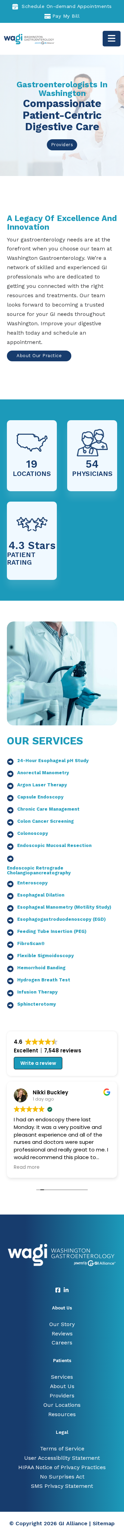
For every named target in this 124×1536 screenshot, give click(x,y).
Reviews (62, 1333)
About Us (62, 1386)
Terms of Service (62, 1448)
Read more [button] (27, 1167)
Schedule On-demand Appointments (67, 6)
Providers (62, 144)
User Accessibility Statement (62, 1458)
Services (62, 1377)
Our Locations (62, 1405)
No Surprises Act (62, 1476)
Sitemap (104, 1523)
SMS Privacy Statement (62, 1486)
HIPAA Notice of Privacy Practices (62, 1467)
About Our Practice (39, 355)
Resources (62, 1414)
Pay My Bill (66, 16)
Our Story (62, 1324)
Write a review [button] (38, 1063)
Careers (62, 1342)
